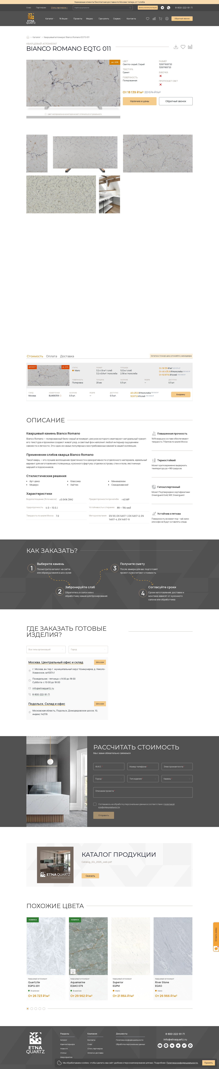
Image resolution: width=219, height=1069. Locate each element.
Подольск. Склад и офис (46, 704)
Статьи (63, 1053)
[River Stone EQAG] (173, 958)
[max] (190, 1045)
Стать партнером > (59, 7)
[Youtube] (160, 1045)
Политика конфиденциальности (129, 1040)
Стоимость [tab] (35, 356)
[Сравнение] (154, 18)
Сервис (117, 18)
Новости (64, 1048)
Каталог (49, 18)
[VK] (172, 1045)
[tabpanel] (109, 382)
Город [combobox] (74, 649)
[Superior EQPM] (130, 958)
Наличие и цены (139, 101)
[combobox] (108, 778)
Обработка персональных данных (130, 1044)
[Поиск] (130, 8)
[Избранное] (147, 18)
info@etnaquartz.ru (43, 688)
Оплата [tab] (51, 356)
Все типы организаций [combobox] (39, 649)
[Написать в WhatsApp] (168, 7)
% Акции (63, 18)
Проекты (78, 18)
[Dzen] (166, 1045)
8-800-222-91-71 (184, 7)
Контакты (131, 18)
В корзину (181, 394)
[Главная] (30, 18)
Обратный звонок (182, 18)
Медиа (89, 18)
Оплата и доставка (95, 1053)
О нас (28, 7)
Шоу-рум (100, 662)
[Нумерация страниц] (27, 1008)
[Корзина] (160, 18)
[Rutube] (184, 1045)
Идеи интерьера (67, 1044)
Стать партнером (95, 1048)
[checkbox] (94, 804)
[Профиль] (167, 18)
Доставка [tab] (67, 356)
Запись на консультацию (148, 7)
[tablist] (109, 356)
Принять (208, 1062)
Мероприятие (66, 1057)
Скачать (90, 875)
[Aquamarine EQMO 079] (88, 958)
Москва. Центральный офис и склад (55, 662)
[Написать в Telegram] (162, 7)
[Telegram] (178, 1045)
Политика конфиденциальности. (182, 1062)
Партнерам (41, 7)
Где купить (104, 18)
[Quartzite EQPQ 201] (46, 958)
